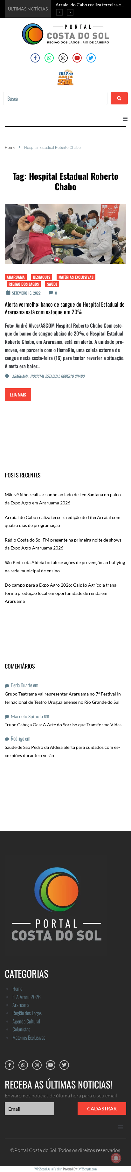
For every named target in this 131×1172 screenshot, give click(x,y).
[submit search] (119, 98)
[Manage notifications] (116, 1158)
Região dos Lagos (24, 284)
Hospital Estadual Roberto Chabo (57, 376)
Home (10, 147)
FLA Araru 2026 (26, 997)
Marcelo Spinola (27, 716)
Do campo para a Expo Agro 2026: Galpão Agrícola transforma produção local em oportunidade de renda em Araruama (61, 593)
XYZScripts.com (88, 1168)
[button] (125, 118)
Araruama (16, 277)
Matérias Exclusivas (76, 277)
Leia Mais (18, 394)
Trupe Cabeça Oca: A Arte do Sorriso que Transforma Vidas (63, 724)
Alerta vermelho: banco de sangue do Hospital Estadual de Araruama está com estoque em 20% (65, 308)
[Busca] (55, 98)
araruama (20, 376)
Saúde (52, 284)
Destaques (41, 277)
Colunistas (21, 1029)
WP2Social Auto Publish (48, 1168)
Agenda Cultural (26, 1021)
